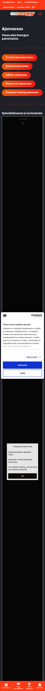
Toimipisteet (8, 2)
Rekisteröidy (9, 7)
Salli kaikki (22, 365)
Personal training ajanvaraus (22, 92)
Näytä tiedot (32, 357)
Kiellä (22, 373)
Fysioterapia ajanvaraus (19, 58)
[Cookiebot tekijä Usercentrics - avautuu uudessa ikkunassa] (31, 315)
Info (19, 2)
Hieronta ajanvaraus (17, 66)
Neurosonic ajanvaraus (19, 84)
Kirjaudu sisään (23, 7)
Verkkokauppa (30, 2)
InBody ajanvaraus (16, 75)
